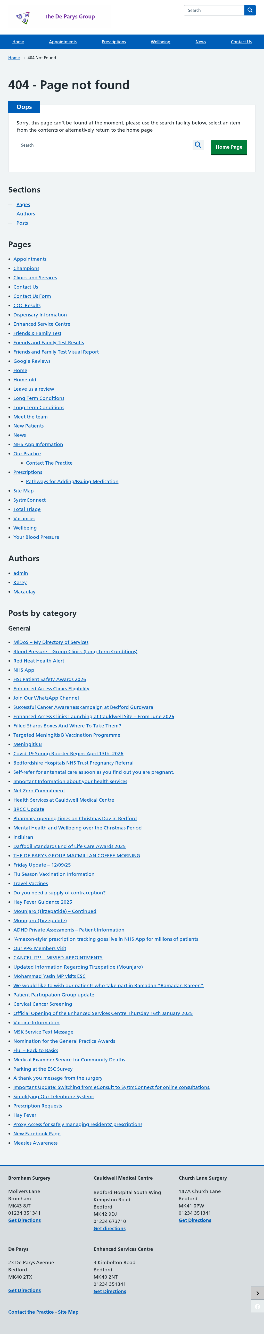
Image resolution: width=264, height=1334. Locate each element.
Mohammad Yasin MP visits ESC (49, 976)
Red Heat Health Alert (38, 661)
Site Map (23, 491)
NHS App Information (38, 444)
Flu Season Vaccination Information (54, 874)
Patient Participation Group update (53, 995)
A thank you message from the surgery (58, 1078)
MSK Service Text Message (43, 1032)
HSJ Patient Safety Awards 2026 (49, 679)
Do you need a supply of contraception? (59, 893)
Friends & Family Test (37, 333)
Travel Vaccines (30, 883)
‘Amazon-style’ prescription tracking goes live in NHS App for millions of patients (105, 939)
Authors (25, 214)
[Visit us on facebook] (257, 1306)
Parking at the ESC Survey (43, 1069)
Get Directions (24, 1220)
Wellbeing (160, 41)
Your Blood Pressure (36, 537)
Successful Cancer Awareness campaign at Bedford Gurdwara (83, 707)
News (201, 41)
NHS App (23, 670)
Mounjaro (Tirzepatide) (40, 921)
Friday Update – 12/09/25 (42, 865)
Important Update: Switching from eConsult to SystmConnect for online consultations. (111, 1087)
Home (18, 41)
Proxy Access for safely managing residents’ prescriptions (77, 1124)
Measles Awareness (35, 1143)
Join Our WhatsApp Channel (46, 698)
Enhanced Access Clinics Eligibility (51, 689)
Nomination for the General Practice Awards (64, 1041)
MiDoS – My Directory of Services (50, 642)
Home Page (229, 147)
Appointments (63, 41)
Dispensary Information (40, 315)
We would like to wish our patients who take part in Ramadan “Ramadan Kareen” (108, 985)
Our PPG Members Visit (39, 948)
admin (20, 573)
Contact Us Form (32, 296)
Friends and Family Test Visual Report (56, 352)
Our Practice (27, 454)
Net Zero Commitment (39, 791)
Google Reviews (31, 361)
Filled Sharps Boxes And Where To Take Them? (67, 726)
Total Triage (27, 509)
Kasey (20, 582)
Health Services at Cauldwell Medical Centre (63, 800)
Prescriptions (114, 41)
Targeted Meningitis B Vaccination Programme (66, 735)
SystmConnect (29, 500)
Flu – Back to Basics (35, 1050)
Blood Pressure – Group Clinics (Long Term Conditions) (75, 652)
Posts (22, 223)
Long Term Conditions (38, 398)
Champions (26, 268)
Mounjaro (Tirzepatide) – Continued (54, 911)
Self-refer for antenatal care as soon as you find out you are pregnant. (93, 772)
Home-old (24, 380)
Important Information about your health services (70, 781)
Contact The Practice (49, 463)
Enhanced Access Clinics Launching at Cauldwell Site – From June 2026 (93, 716)
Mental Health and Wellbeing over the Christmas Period (77, 828)
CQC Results (26, 305)
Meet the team (30, 417)
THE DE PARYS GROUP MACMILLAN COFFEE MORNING (76, 856)
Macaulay (24, 592)
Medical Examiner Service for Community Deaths (69, 1060)
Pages (23, 204)
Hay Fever (24, 1115)
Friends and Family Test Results (48, 343)
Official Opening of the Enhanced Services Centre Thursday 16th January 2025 (103, 1013)
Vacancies (24, 519)
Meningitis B (27, 744)
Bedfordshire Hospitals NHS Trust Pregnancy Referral (73, 763)
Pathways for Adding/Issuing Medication (72, 481)
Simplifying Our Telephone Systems (53, 1097)
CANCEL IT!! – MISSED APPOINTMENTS (58, 958)
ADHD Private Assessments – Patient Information (69, 930)
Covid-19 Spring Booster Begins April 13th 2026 (68, 754)
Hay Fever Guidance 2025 (42, 902)
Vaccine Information (36, 1023)
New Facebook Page (37, 1134)
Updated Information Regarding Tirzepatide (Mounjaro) (78, 967)
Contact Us (241, 41)
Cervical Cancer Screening (42, 1004)
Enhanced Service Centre (41, 324)
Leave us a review (33, 389)
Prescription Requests (37, 1106)
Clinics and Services (35, 278)
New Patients (28, 426)
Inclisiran (23, 837)
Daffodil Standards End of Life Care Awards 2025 (69, 846)
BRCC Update (28, 809)
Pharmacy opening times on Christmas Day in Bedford (75, 818)
